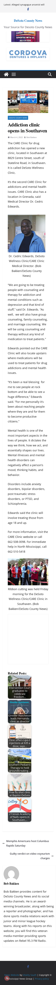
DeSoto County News (28, 20)
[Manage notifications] (6, 978)
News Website (11, 974)
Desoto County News (18, 118)
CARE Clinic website (20, 537)
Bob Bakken (31, 137)
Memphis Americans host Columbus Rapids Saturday (27, 843)
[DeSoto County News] (6, 74)
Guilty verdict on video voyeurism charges (30, 856)
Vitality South (30, 974)
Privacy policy (42, 978)
